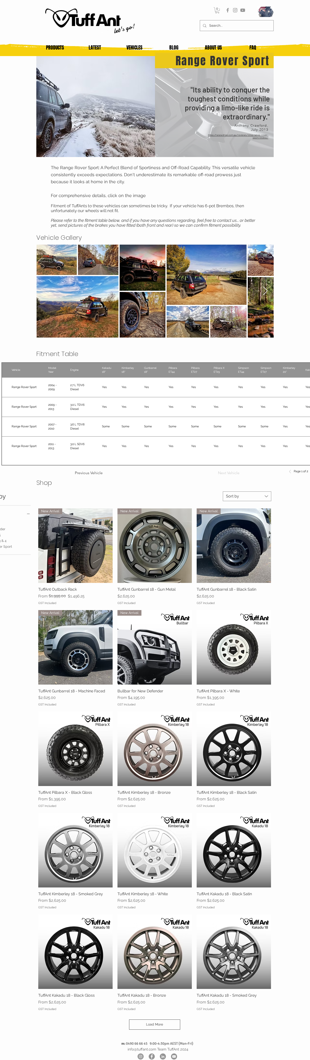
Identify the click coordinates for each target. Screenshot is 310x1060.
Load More (154, 1024)
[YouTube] (243, 10)
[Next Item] (265, 291)
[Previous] (291, 471)
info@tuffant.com (142, 1049)
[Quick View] (234, 647)
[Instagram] (235, 10)
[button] (217, 10)
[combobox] (247, 496)
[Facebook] (228, 10)
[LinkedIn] (163, 1056)
